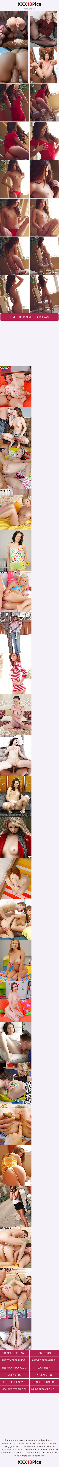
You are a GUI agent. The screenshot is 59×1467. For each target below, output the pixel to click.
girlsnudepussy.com (15, 1353)
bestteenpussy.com (15, 1382)
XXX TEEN (44, 1367)
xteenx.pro (44, 1374)
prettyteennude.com (15, 1360)
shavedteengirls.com (45, 1360)
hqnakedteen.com (15, 1389)
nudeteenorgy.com (45, 1389)
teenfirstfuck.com (44, 1382)
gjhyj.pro (15, 1374)
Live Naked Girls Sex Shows (29, 317)
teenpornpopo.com (15, 1367)
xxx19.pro (44, 1353)
